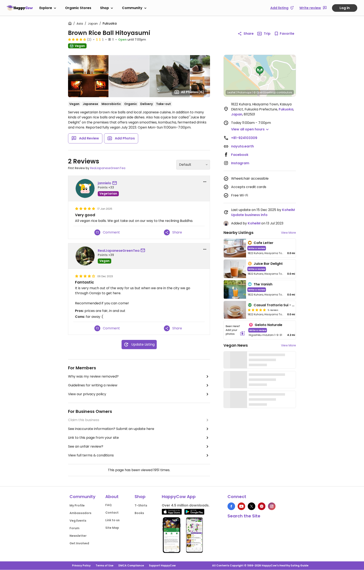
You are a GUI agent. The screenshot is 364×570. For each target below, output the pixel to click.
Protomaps (244, 92)
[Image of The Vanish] (235, 289)
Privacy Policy (81, 565)
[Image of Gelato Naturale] (235, 330)
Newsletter (78, 536)
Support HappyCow (162, 565)
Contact (112, 512)
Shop (104, 7)
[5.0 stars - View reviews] (256, 310)
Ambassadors (80, 513)
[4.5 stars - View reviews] (77, 39)
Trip (267, 33)
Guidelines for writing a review (92, 385)
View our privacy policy (87, 394)
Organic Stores (78, 7)
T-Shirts (141, 505)
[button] (260, 71)
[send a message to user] (115, 183)
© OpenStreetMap (264, 92)
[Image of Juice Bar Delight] (235, 269)
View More (288, 233)
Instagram (240, 163)
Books (139, 513)
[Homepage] (20, 8)
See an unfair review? (85, 446)
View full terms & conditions (91, 455)
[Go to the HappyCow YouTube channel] (241, 506)
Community (132, 7)
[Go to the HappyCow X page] (251, 506)
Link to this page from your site (93, 437)
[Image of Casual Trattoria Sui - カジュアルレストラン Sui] (235, 310)
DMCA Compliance (131, 565)
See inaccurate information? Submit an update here (111, 428)
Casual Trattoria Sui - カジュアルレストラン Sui (293, 305)
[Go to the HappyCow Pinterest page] (261, 506)
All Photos (192, 92)
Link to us (112, 520)
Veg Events (78, 520)
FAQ (108, 505)
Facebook (239, 154)
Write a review (256, 248)
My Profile (77, 505)
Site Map (112, 528)
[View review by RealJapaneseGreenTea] (85, 256)
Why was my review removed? (93, 376)
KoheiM (288, 209)
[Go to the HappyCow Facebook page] (231, 506)
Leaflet (231, 92)
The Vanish (263, 284)
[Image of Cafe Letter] (235, 248)
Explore (45, 7)
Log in (345, 7)
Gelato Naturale (268, 324)
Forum (74, 528)
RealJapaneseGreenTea (107, 168)
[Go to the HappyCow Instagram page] (272, 506)
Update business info (249, 214)
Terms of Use (104, 565)
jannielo (104, 183)
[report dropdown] (204, 181)
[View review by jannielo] (85, 188)
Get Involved (79, 543)
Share (249, 33)
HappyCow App (179, 497)
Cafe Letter (263, 242)
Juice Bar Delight (268, 263)
